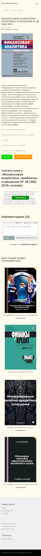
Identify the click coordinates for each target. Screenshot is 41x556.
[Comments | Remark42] (20, 234)
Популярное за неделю (8, 526)
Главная (5, 10)
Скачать (7, 157)
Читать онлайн (23, 157)
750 (20, 145)
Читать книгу (20, 197)
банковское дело (17, 10)
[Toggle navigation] (37, 4)
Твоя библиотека (9, 3)
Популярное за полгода (8, 523)
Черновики (4, 513)
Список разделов (6, 510)
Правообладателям (7, 539)
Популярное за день (7, 529)
